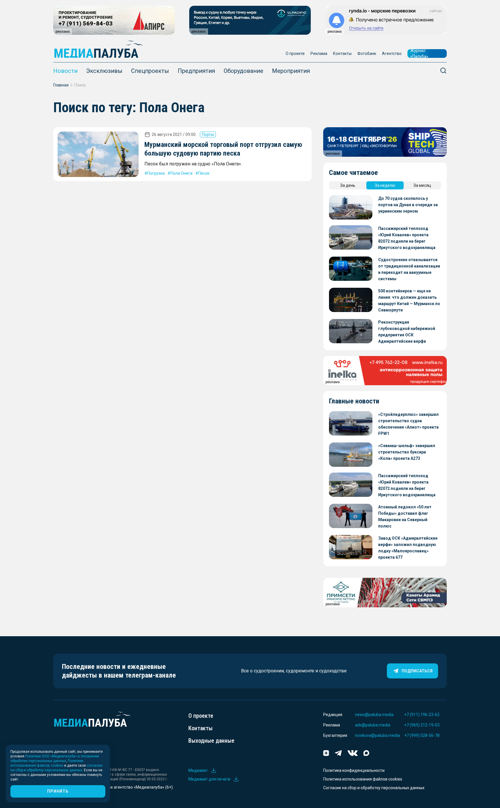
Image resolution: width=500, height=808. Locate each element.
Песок (203, 173)
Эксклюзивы (104, 70)
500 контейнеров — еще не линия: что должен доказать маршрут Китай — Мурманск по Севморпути (409, 300)
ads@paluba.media (372, 725)
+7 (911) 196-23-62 (422, 714)
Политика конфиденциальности (354, 770)
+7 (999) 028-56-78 (422, 735)
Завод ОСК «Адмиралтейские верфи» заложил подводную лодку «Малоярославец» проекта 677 (408, 548)
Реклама (318, 53)
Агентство (392, 53)
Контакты (342, 53)
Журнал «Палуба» (419, 53)
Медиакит (198, 770)
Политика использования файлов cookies (362, 779)
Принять (57, 791)
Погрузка (156, 173)
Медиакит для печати (209, 779)
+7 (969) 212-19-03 (422, 725)
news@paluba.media (374, 714)
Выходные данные (211, 740)
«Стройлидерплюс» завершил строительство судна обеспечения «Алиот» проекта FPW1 (408, 424)
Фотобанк (366, 53)
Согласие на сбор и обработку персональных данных (373, 787)
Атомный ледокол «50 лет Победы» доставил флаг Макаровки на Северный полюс (404, 516)
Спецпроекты (150, 70)
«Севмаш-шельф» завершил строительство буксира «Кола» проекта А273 (406, 452)
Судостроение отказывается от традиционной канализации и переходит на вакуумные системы (409, 269)
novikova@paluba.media (377, 735)
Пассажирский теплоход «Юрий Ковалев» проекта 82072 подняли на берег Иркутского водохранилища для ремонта (406, 238)
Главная (61, 85)
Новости (65, 70)
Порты (208, 134)
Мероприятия (291, 70)
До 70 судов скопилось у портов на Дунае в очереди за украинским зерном (408, 204)
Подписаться (417, 671)
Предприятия (196, 70)
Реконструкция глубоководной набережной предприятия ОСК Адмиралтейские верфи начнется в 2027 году (406, 332)
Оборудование (243, 70)
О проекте (295, 53)
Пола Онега (181, 173)
